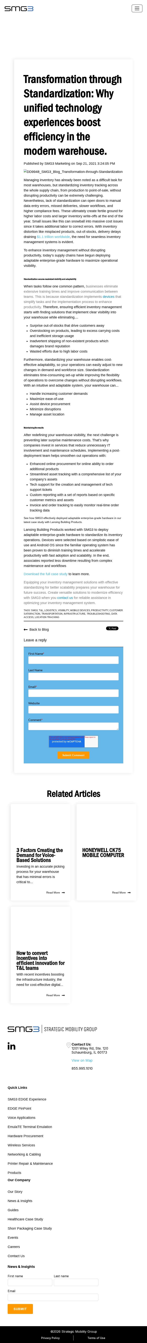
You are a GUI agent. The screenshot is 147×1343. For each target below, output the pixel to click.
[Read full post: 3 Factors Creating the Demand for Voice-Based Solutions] (40, 823)
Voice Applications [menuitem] (21, 1118)
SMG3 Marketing (57, 163)
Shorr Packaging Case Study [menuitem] (30, 1228)
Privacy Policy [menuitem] (50, 1338)
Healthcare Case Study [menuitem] (25, 1219)
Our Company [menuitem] (19, 1180)
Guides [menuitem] (13, 1210)
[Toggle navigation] (137, 8)
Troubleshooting (98, 613)
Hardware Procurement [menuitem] (25, 1136)
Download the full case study (46, 574)
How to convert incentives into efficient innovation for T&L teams (40, 960)
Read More (53, 892)
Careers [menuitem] (14, 1247)
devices (108, 297)
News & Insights (21, 1267)
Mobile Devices (80, 610)
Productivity (99, 610)
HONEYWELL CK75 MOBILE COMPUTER (103, 852)
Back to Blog (39, 629)
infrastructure (74, 613)
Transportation (52, 613)
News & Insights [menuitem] (20, 1201)
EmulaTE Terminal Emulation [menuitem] (30, 1127)
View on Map (82, 1060)
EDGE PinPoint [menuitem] (19, 1108)
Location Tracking (47, 617)
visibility (63, 610)
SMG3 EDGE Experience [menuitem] (27, 1099)
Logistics (50, 610)
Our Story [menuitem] (15, 1192)
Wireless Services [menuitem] (21, 1145)
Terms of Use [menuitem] (96, 1338)
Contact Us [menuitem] (16, 1256)
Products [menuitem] (14, 1173)
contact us (65, 598)
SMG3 (34, 610)
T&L (41, 610)
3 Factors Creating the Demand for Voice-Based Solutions (39, 855)
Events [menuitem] (13, 1238)
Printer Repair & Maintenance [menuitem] (30, 1163)
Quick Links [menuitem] (17, 1088)
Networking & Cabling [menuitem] (24, 1154)
